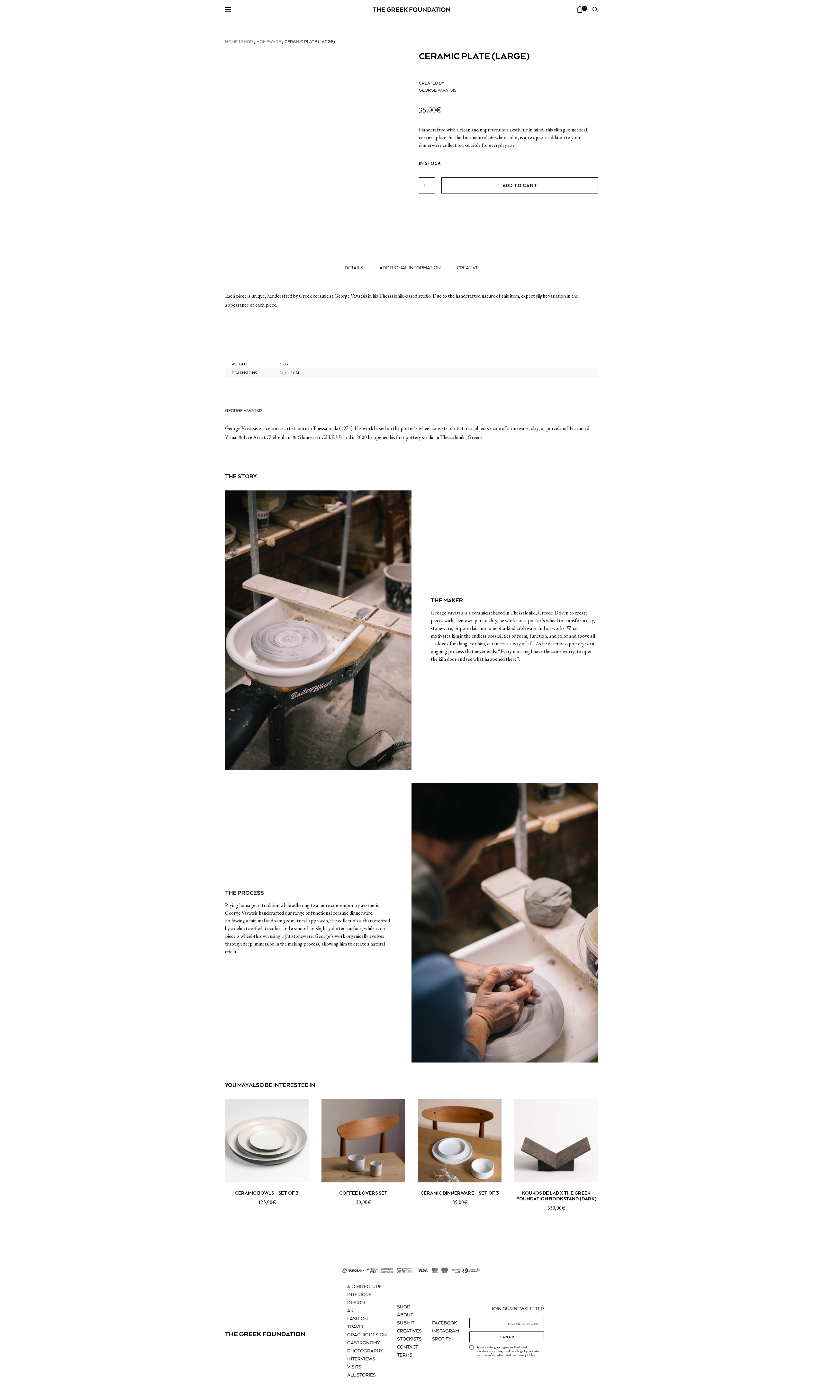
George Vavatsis (438, 90)
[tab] (354, 268)
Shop (247, 42)
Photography (365, 1351)
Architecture (364, 1286)
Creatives (409, 1331)
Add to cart (519, 185)
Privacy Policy (526, 1355)
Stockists (409, 1339)
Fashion (357, 1319)
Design (356, 1302)
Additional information (410, 268)
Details (354, 268)
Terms (404, 1355)
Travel (356, 1327)
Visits (354, 1367)
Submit (405, 1323)
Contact (407, 1347)
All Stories (361, 1375)
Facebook (444, 1323)
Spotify (441, 1339)
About (405, 1315)
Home (231, 42)
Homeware (269, 42)
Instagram (445, 1331)
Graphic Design (367, 1335)
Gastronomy (363, 1343)
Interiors (359, 1294)
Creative (468, 268)
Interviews (361, 1359)
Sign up (506, 1337)
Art (351, 1311)
